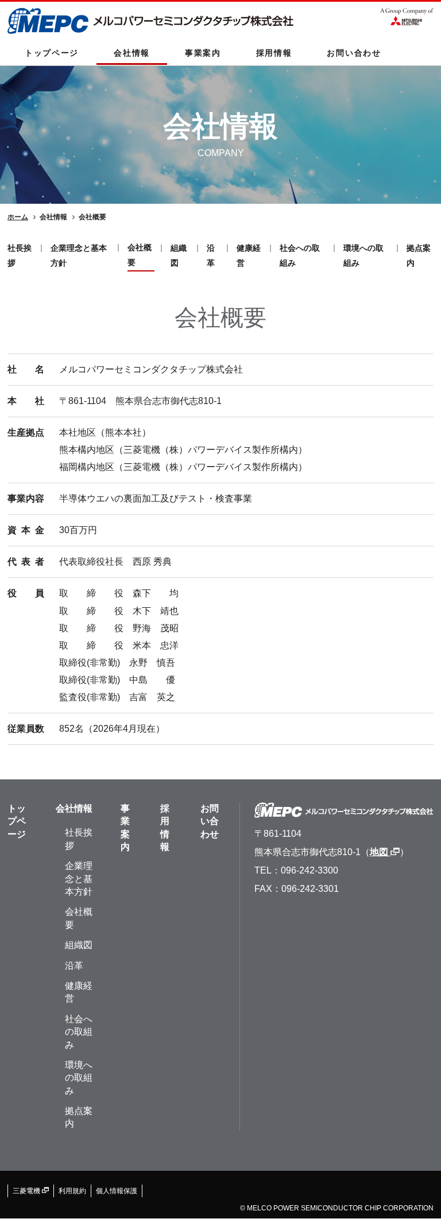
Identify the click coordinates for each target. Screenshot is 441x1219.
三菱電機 (27, 1191)
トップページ (52, 52)
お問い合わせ (354, 52)
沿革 (74, 965)
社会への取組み (78, 1032)
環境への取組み (78, 1078)
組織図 (78, 945)
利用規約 (72, 1191)
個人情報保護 (116, 1191)
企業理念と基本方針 (78, 878)
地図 (380, 852)
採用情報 (274, 52)
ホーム (17, 217)
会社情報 (132, 52)
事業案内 (203, 52)
